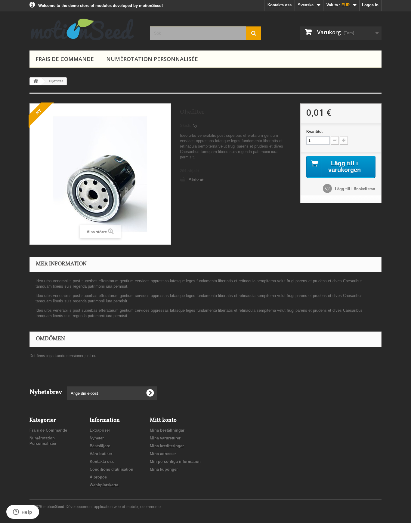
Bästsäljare (100, 446)
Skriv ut (196, 180)
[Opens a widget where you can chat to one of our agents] (22, 512)
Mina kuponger (164, 469)
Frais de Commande (65, 59)
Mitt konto (163, 420)
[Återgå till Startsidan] (36, 81)
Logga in (370, 5)
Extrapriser (100, 430)
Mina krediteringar (167, 446)
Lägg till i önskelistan (354, 189)
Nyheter (97, 438)
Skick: (185, 125)
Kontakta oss (279, 5)
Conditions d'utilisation (111, 469)
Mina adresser (163, 453)
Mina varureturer (165, 438)
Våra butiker (101, 453)
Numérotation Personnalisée (152, 59)
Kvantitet (314, 131)
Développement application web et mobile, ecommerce (113, 506)
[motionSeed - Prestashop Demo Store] (85, 29)
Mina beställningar (167, 430)
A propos (98, 477)
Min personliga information (175, 461)
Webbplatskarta (104, 485)
